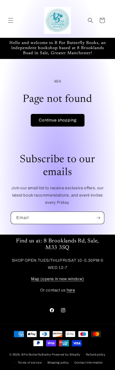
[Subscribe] (98, 218)
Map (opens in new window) (57, 279)
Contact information (88, 362)
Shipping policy (58, 362)
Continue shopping (57, 120)
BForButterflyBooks (36, 354)
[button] (11, 20)
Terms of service (30, 362)
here (71, 290)
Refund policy (96, 354)
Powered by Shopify (66, 354)
